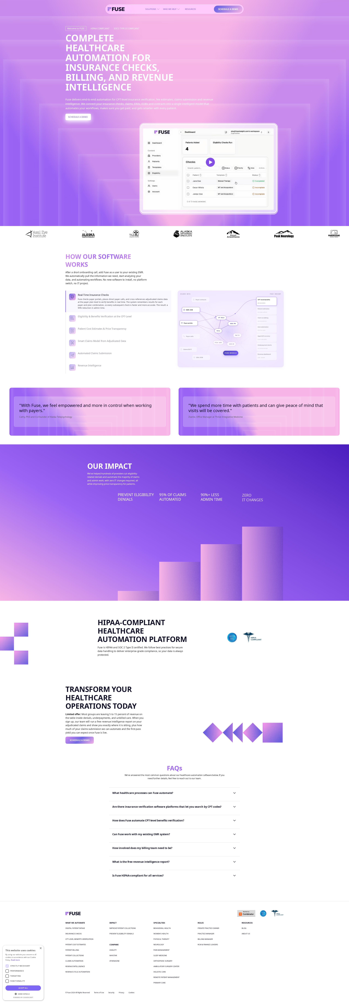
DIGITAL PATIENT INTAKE (75, 928)
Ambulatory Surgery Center (166, 966)
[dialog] (23, 972)
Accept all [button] (23, 988)
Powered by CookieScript (23, 997)
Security (111, 993)
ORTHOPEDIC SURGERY (163, 961)
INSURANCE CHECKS (73, 934)
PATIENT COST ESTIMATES (75, 944)
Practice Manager (206, 934)
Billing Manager (205, 939)
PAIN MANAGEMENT (161, 950)
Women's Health (161, 934)
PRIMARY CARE (160, 983)
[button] (23, 994)
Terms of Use (99, 993)
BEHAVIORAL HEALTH (162, 928)
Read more (15, 960)
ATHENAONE (114, 961)
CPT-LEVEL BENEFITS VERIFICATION (79, 939)
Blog (244, 928)
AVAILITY (113, 950)
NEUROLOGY (159, 944)
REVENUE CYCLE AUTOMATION (77, 972)
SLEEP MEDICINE (160, 955)
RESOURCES (190, 9)
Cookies (131, 993)
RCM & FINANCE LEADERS (208, 944)
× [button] (41, 948)
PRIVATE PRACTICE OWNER (208, 928)
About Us (246, 934)
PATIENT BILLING (72, 950)
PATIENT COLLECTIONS (74, 955)
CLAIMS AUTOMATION (74, 961)
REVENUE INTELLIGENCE (75, 966)
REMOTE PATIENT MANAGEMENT (166, 977)
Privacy (121, 993)
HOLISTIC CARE (160, 972)
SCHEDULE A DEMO (228, 9)
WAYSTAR (113, 955)
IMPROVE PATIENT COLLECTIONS (122, 928)
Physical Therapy (161, 939)
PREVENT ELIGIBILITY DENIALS (121, 934)
